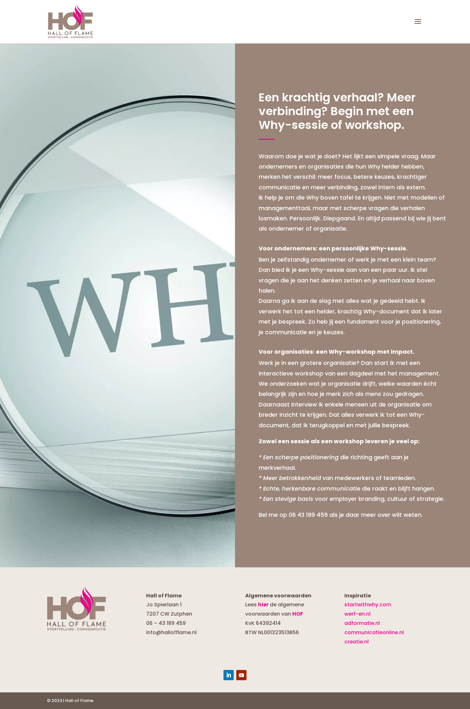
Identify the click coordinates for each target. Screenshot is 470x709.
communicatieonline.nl (374, 632)
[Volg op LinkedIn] (228, 675)
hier (263, 604)
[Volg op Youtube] (241, 675)
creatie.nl (356, 641)
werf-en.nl (357, 614)
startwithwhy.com (367, 604)
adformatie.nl (362, 623)
